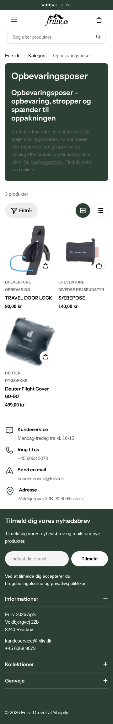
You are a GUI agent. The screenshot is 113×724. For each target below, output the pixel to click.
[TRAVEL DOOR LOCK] (30, 250)
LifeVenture (18, 282)
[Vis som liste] (100, 210)
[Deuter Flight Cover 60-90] (30, 341)
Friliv (25, 712)
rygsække (52, 162)
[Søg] (98, 36)
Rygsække (16, 381)
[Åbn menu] (14, 19)
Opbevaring (17, 290)
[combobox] (49, 36)
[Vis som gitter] (82, 210)
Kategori (36, 55)
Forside (12, 55)
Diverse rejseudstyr (81, 290)
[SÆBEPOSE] (83, 250)
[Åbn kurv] (98, 19)
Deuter (13, 373)
